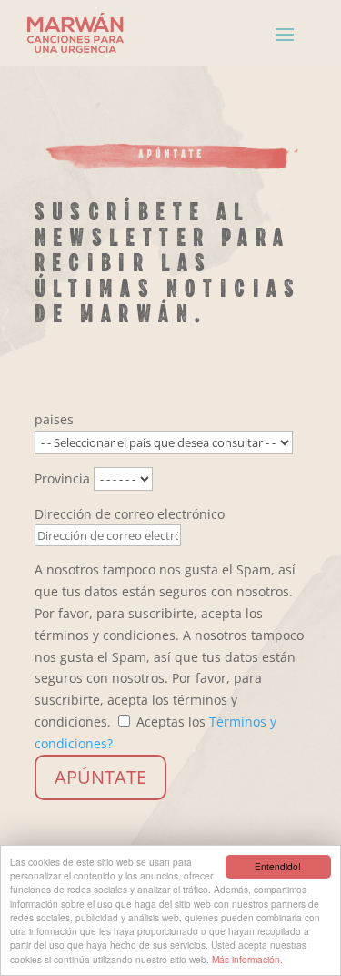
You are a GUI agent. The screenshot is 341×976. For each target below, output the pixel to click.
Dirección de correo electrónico (130, 514)
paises (54, 419)
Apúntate (100, 777)
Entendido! (278, 866)
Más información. (247, 959)
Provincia (62, 478)
